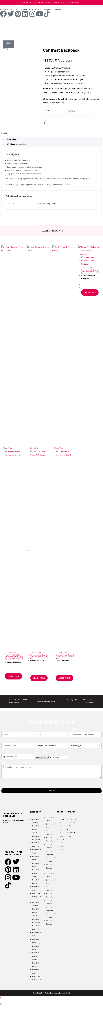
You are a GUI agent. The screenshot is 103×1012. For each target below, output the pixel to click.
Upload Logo (41, 752)
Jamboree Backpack (13, 662)
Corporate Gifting (14, 658)
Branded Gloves (35, 888)
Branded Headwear (49, 852)
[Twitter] (10, 13)
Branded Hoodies (49, 846)
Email (37, 729)
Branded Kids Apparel (51, 859)
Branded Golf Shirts (51, 825)
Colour (48, 110)
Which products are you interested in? (18, 762)
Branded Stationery (36, 857)
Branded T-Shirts (50, 818)
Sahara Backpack (37, 661)
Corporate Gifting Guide (37, 895)
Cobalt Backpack (63, 661)
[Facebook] (3, 13)
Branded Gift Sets (36, 851)
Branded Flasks (35, 881)
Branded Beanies (49, 866)
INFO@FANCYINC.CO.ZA (46, 701)
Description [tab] (11, 139)
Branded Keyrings (35, 844)
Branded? (39, 740)
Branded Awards (35, 820)
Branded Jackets (49, 832)
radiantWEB (66, 993)
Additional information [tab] (16, 144)
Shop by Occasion (10, 655)
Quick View (7, 448)
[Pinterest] (17, 13)
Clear (73, 111)
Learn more (13, 676)
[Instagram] (32, 13)
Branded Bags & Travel (35, 829)
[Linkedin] (25, 13)
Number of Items (8, 751)
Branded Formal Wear (50, 839)
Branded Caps (35, 864)
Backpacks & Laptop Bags (39, 657)
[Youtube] (39, 13)
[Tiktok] (46, 13)
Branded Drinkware (36, 837)
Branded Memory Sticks (35, 873)
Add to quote (54, 128)
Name (4, 729)
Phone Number (75, 729)
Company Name (8, 740)
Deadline (73, 740)
